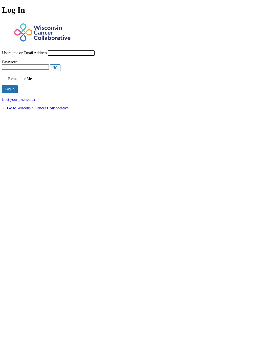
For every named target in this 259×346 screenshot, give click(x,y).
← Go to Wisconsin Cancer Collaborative (35, 108)
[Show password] (55, 68)
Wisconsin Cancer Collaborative (42, 32)
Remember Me (20, 78)
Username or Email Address (24, 53)
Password (9, 62)
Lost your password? (18, 99)
